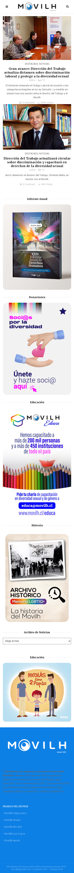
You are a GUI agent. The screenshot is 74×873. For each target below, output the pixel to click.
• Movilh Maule (11, 820)
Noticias (44, 64)
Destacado (31, 64)
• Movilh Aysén (11, 840)
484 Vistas (45, 184)
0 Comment (27, 102)
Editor (32, 80)
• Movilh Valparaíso (14, 813)
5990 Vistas (45, 102)
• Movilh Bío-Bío (12, 826)
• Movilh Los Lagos (14, 833)
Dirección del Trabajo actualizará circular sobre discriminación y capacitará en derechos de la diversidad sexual (37, 162)
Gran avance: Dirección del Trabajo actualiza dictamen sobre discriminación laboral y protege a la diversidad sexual (37, 72)
